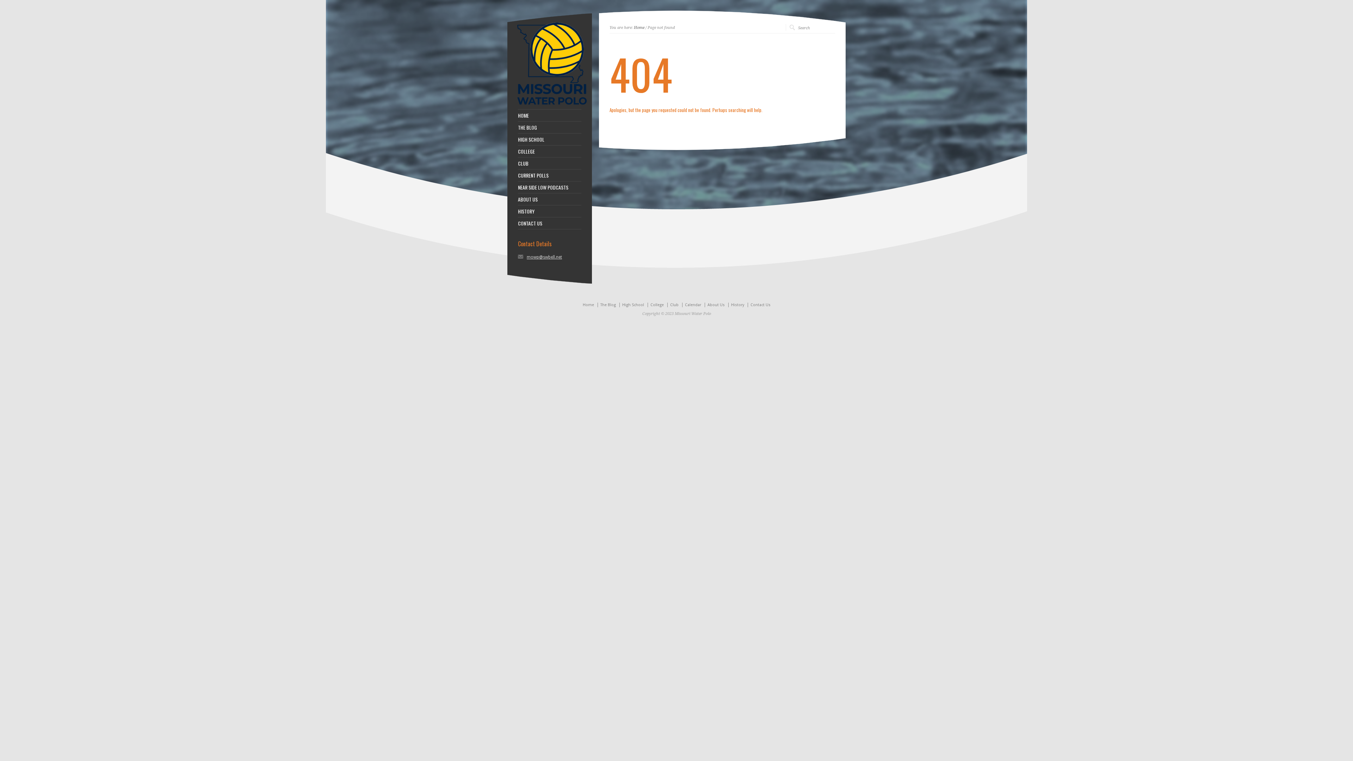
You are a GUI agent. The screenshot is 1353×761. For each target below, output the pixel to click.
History (737, 305)
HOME (523, 115)
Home (639, 27)
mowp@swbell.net (544, 257)
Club (674, 305)
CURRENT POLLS (533, 175)
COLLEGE (526, 151)
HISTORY (526, 211)
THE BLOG (527, 127)
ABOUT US (528, 199)
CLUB (523, 163)
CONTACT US (530, 223)
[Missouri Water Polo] (552, 105)
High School (633, 305)
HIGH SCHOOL (531, 139)
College (657, 305)
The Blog (608, 305)
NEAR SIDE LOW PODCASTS (543, 187)
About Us (716, 305)
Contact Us (760, 305)
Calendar (693, 305)
